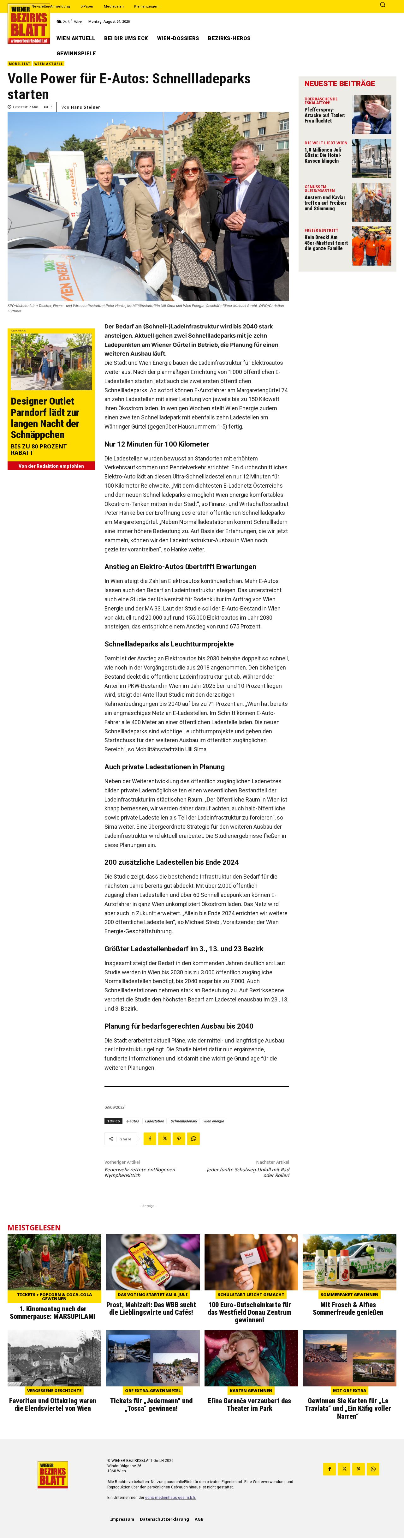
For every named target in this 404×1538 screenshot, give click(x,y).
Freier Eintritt (321, 231)
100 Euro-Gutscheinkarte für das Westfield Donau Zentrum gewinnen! (249, 1312)
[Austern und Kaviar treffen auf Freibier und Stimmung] (371, 202)
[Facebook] (150, 1138)
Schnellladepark (183, 1121)
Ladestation (154, 1121)
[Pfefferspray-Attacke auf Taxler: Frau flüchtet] (371, 114)
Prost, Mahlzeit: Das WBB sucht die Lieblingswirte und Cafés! (151, 1308)
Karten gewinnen (251, 1390)
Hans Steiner (85, 107)
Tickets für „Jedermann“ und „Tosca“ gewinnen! (151, 1404)
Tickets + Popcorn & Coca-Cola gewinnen (54, 1296)
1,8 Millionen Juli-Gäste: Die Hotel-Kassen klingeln (324, 155)
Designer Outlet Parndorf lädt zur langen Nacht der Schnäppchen (45, 418)
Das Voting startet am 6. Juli (153, 1294)
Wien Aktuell (48, 64)
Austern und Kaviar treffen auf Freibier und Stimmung (326, 203)
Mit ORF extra (349, 1390)
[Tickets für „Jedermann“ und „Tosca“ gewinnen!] (153, 1358)
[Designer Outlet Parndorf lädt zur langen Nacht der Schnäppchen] (51, 361)
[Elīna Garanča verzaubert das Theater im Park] (251, 1358)
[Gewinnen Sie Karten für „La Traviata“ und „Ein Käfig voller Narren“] (349, 1358)
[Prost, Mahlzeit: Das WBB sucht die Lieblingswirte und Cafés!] (153, 1262)
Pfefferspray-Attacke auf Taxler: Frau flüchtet (325, 115)
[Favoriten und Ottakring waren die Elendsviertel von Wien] (54, 1358)
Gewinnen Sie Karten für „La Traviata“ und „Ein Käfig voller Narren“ (348, 1408)
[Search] (383, 5)
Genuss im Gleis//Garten (320, 189)
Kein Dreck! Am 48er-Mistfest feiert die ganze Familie (326, 242)
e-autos (132, 1121)
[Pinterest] (179, 1138)
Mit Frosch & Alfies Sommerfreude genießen (348, 1308)
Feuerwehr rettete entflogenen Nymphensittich (139, 1172)
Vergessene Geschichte (54, 1390)
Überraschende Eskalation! (321, 101)
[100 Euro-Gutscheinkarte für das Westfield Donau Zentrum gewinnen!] (251, 1262)
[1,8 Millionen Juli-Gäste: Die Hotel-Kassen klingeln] (371, 158)
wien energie (213, 1121)
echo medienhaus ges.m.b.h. (170, 1497)
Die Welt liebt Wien (326, 143)
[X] (164, 1138)
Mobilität (19, 64)
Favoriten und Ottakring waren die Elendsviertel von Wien (52, 1404)
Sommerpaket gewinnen (349, 1294)
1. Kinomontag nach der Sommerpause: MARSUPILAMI (53, 1312)
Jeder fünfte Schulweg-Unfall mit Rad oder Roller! (248, 1172)
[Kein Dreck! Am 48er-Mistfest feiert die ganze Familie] (371, 246)
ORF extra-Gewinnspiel (153, 1390)
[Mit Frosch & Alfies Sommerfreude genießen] (349, 1262)
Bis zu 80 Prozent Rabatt (39, 449)
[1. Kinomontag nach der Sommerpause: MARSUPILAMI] (54, 1262)
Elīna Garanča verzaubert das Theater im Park (249, 1404)
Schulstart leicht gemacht (251, 1294)
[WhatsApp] (193, 1138)
